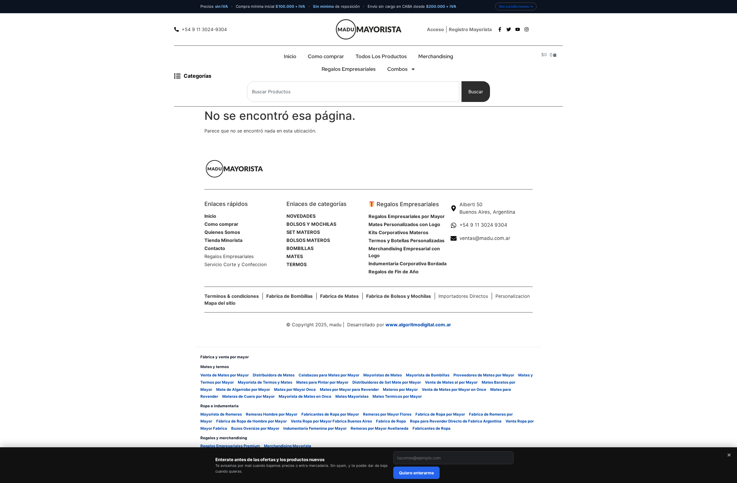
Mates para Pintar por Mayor (322, 382)
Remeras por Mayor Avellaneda (380, 428)
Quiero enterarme (416, 472)
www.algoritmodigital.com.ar (418, 324)
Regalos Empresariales (349, 69)
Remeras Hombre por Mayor (271, 414)
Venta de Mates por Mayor (224, 375)
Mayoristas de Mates (382, 375)
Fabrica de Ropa (391, 421)
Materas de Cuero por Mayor (248, 396)
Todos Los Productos (381, 56)
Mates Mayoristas (351, 396)
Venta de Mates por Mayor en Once (454, 389)
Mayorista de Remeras (221, 414)
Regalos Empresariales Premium (230, 446)
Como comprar (326, 56)
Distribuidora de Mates (274, 375)
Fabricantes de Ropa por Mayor (330, 414)
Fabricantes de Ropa (432, 428)
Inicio (290, 56)
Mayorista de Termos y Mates (265, 382)
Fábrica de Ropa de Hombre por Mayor (251, 421)
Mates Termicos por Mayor (397, 396)
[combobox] (353, 91)
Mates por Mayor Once (295, 389)
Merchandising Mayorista (287, 446)
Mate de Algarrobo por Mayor (243, 389)
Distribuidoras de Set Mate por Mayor (386, 382)
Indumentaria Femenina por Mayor (315, 428)
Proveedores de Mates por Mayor (483, 375)
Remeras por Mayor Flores (387, 414)
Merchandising (435, 56)
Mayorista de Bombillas (427, 375)
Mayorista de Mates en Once (305, 396)
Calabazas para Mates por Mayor (329, 375)
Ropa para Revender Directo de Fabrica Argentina (456, 421)
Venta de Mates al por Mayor (451, 382)
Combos (397, 69)
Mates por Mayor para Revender (349, 389)
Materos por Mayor (400, 389)
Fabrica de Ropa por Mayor (440, 414)
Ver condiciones (514, 6)
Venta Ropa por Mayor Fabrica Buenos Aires (331, 421)
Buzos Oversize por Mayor (255, 428)
